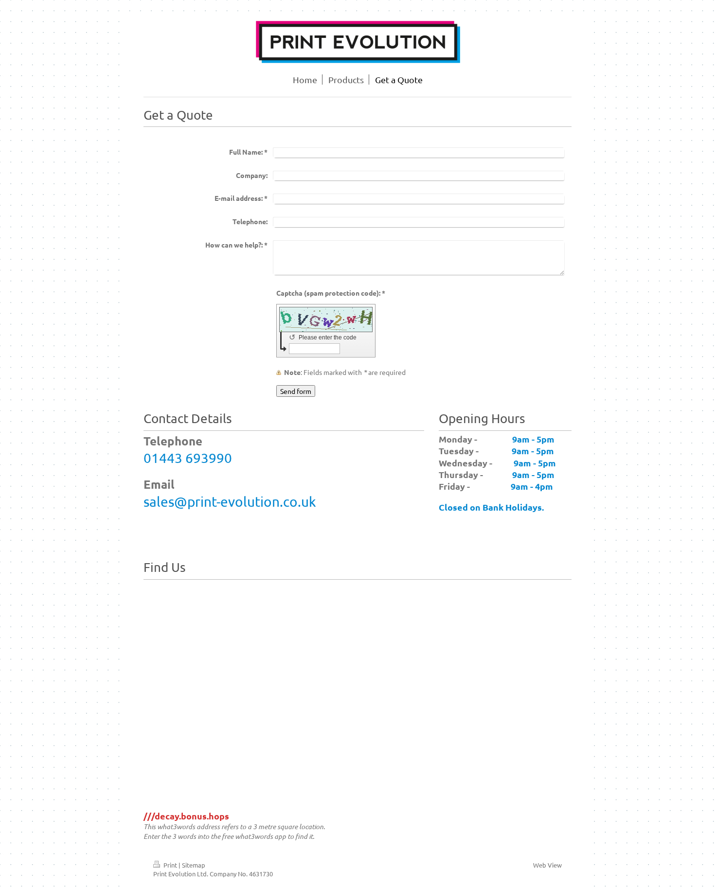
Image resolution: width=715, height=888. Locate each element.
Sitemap (193, 865)
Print (170, 865)
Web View (547, 865)
